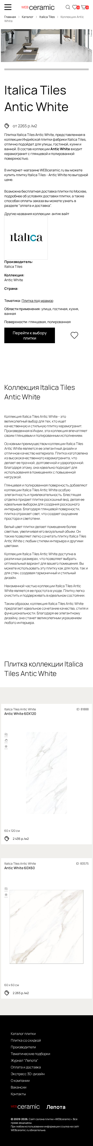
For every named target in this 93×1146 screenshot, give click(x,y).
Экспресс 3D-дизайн (28, 1073)
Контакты (18, 1094)
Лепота (56, 1106)
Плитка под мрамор (37, 300)
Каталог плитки (23, 1033)
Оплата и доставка (26, 1067)
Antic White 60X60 (19, 867)
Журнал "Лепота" (24, 1060)
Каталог (28, 17)
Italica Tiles (47, 17)
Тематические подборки (30, 1053)
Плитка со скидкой (26, 1040)
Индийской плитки (37, 139)
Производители (23, 1047)
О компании (20, 1080)
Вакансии (18, 1087)
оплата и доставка (35, 205)
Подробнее (46, 773)
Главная (10, 17)
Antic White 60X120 (20, 713)
